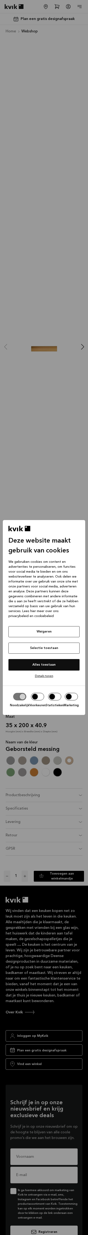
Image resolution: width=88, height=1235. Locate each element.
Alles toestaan (44, 664)
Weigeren (44, 631)
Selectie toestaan (44, 648)
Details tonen (44, 676)
